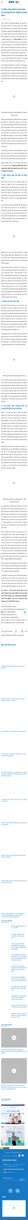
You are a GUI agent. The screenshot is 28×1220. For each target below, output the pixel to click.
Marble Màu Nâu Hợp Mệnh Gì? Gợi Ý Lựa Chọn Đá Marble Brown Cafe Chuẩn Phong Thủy (19, 978)
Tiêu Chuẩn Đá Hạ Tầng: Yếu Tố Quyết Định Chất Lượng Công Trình (19, 988)
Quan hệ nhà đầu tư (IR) (16, 1152)
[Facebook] (10, 1190)
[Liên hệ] (25, 612)
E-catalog (7, 1152)
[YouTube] (17, 1190)
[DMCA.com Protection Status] (4, 1148)
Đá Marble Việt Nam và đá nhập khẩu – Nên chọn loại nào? (17, 936)
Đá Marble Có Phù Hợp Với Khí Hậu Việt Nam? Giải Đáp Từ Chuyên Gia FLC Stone (18, 997)
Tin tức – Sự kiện (7, 1156)
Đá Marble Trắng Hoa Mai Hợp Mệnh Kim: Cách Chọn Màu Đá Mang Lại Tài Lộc (19, 1015)
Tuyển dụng (14, 1156)
